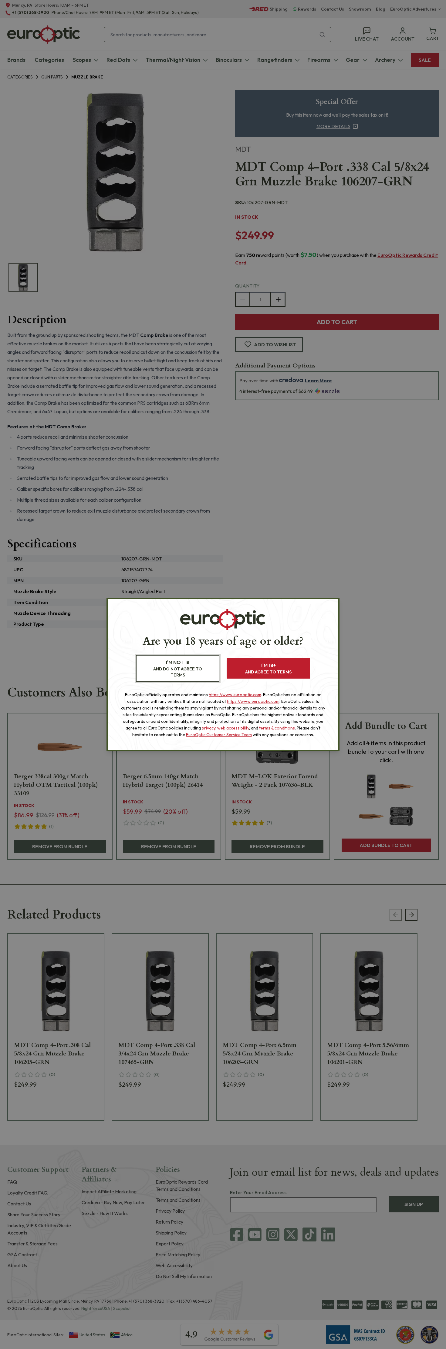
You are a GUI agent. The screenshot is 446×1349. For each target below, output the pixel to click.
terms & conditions (277, 728)
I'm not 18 (177, 668)
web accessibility (233, 728)
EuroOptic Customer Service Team (219, 734)
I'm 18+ (268, 668)
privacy (208, 728)
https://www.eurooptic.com (235, 694)
